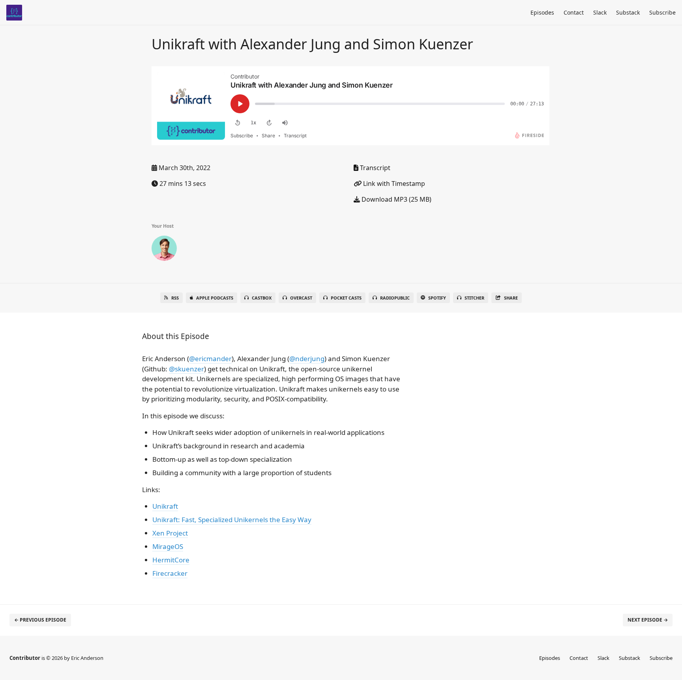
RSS (175, 298)
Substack (628, 12)
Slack (600, 12)
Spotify (437, 298)
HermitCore (170, 559)
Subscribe (662, 12)
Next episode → (648, 619)
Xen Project (170, 533)
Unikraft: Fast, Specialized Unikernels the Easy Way (231, 519)
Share (511, 298)
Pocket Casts (346, 298)
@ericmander (210, 358)
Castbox (262, 298)
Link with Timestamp (393, 183)
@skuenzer (186, 368)
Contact (574, 12)
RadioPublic (395, 298)
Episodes (542, 12)
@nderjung (306, 358)
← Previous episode (40, 619)
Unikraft (165, 506)
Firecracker (169, 573)
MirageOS (167, 546)
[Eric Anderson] (164, 250)
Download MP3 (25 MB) (395, 199)
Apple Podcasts (214, 298)
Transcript (374, 167)
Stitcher (474, 298)
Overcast (301, 298)
